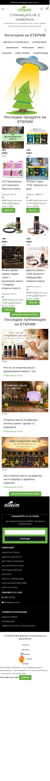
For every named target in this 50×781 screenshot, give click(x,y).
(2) (27, 197)
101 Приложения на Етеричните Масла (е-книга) (12, 185)
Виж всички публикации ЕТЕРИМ (25, 494)
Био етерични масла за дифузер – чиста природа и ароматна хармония (23, 479)
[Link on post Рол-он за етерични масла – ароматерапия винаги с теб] (25, 346)
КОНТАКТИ (7, 574)
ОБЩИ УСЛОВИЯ (9, 617)
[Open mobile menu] (3, 9)
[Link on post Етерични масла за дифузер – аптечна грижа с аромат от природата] (25, 398)
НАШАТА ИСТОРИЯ (10, 553)
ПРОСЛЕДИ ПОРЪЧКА (12, 570)
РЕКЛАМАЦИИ (8, 621)
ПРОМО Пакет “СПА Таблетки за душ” (36, 185)
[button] (8, 210)
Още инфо (9, 677)
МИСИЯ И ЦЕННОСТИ (12, 557)
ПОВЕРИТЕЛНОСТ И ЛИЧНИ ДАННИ (18, 626)
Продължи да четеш (13, 376)
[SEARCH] (45, 30)
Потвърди (25, 539)
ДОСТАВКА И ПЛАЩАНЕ (13, 561)
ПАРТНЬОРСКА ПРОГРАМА (14, 583)
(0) (3, 197)
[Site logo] (25, 9)
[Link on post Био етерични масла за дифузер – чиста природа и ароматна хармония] (25, 454)
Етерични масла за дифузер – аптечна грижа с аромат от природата (21, 423)
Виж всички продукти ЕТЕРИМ (25, 315)
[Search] (41, 9)
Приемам (25, 677)
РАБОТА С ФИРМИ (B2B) (13, 579)
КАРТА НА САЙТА (10, 587)
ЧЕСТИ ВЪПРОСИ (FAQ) (12, 566)
